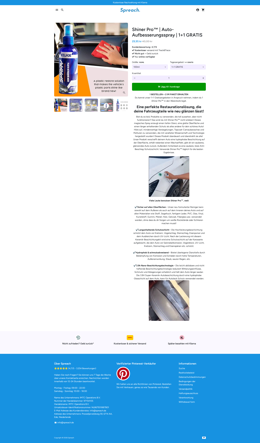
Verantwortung (186, 397)
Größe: (138, 62)
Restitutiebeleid (186, 372)
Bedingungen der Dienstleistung (187, 383)
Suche (182, 368)
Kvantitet (136, 73)
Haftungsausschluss (188, 393)
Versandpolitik (185, 389)
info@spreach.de (64, 422)
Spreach (71, 438)
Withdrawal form (187, 402)
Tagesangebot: (181, 62)
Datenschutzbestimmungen (192, 377)
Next (124, 59)
